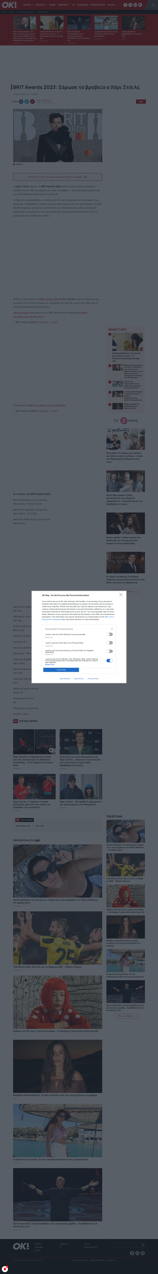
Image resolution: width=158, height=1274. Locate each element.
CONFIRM (61, 670)
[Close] (121, 595)
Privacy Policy (93, 679)
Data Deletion (65, 679)
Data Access (79, 679)
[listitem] (79, 629)
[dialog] (79, 637)
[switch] (109, 634)
